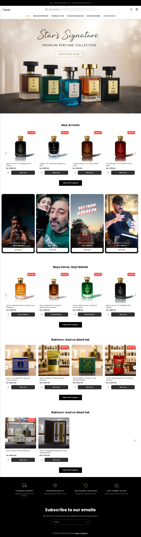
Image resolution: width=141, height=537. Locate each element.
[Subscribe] (86, 522)
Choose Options (23, 314)
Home (28, 16)
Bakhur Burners (93, 16)
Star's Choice (109, 16)
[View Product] (8, 173)
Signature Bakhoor (75, 16)
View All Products (70, 183)
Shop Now (18, 250)
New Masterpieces (40, 16)
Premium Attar (58, 16)
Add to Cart (23, 172)
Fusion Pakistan (81, 533)
